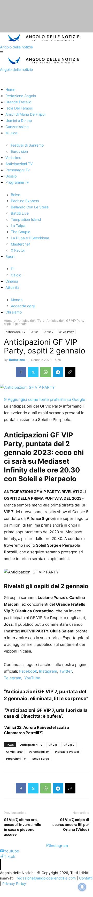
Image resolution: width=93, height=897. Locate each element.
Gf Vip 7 (48, 331)
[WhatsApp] (45, 372)
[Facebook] (21, 372)
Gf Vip (34, 331)
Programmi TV (16, 758)
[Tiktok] (2, 856)
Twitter (65, 671)
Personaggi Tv (39, 752)
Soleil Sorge (40, 758)
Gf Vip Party (66, 331)
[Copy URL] (70, 372)
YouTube (31, 677)
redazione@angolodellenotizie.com (46, 878)
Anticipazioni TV (29, 321)
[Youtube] (2, 851)
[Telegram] (58, 372)
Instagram (47, 671)
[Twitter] (33, 372)
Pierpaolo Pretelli (67, 752)
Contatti (85, 878)
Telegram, (13, 677)
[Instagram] (48, 845)
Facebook (27, 671)
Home (8, 321)
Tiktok (9, 856)
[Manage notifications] (82, 887)
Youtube (11, 851)
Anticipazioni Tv (31, 745)
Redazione (17, 360)
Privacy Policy (14, 883)
